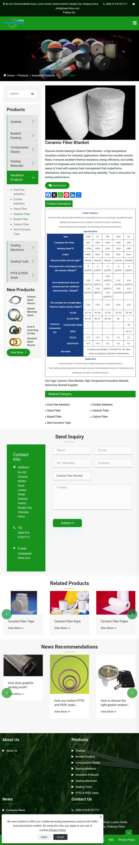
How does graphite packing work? (20, 685)
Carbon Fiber (21, 224)
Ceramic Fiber (66, 75)
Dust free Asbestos (19, 192)
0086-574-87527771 (87, 810)
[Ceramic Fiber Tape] (23, 603)
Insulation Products (43, 75)
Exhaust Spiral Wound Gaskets (31, 300)
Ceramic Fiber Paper (114, 621)
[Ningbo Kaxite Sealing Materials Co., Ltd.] (13, 23)
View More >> (16, 628)
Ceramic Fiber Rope (67, 621)
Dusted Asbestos (19, 201)
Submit (67, 523)
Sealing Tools (19, 261)
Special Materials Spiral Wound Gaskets (32, 312)
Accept (60, 837)
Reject (44, 837)
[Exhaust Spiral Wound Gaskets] (15, 300)
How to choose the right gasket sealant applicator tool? (114, 703)
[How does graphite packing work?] (23, 665)
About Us (11, 750)
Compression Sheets (19, 149)
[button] (7, 614)
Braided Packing (16, 135)
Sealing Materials (17, 163)
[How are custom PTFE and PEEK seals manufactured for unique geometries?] (69, 674)
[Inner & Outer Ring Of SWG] (15, 329)
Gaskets (16, 121)
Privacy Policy (126, 839)
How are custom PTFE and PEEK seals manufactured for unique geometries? (69, 703)
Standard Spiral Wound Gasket (32, 342)
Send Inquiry (59, 185)
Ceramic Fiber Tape (21, 621)
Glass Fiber (20, 208)
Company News (15, 810)
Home (10, 75)
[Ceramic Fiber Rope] (69, 603)
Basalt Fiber (21, 219)
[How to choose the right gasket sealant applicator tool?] (115, 674)
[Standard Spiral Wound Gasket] (15, 341)
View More (17, 352)
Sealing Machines (17, 247)
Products (23, 75)
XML (111, 839)
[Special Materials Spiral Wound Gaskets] (15, 315)
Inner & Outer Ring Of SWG (32, 330)
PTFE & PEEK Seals (19, 275)
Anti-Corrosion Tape (22, 232)
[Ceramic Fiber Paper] (115, 603)
